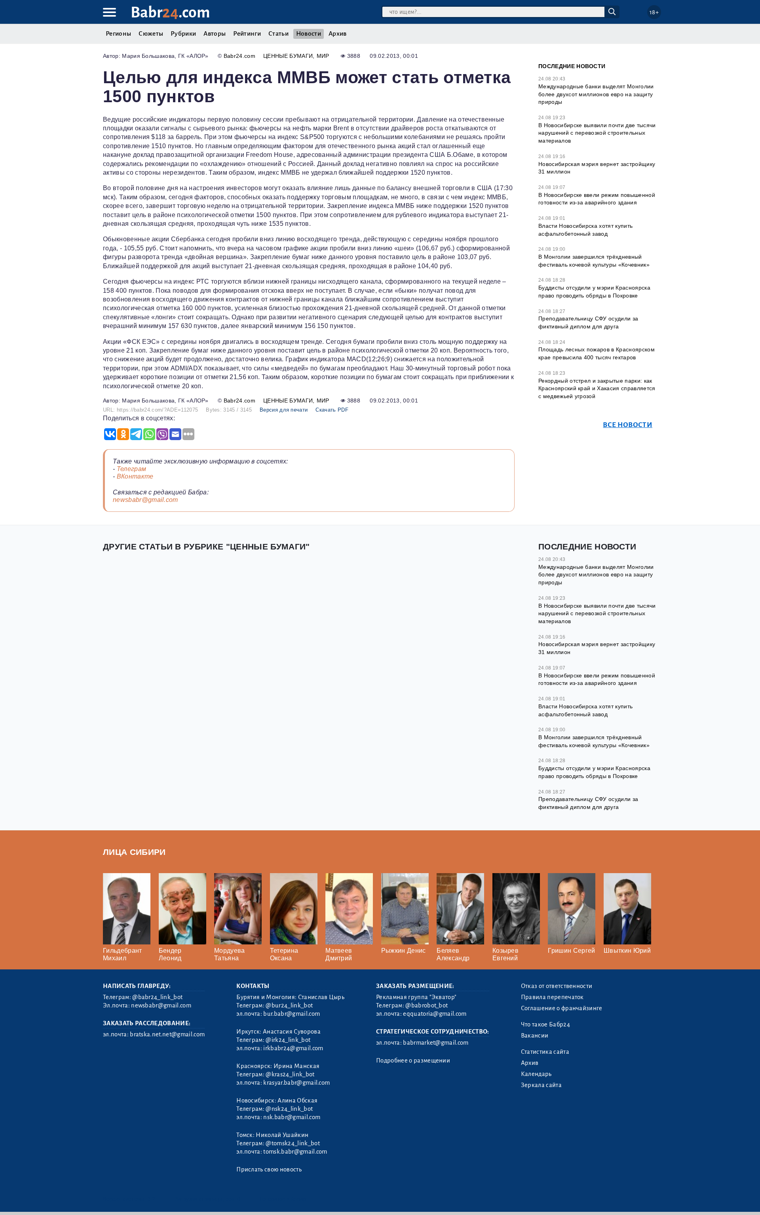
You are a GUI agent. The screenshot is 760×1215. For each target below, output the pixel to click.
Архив (338, 33)
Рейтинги (247, 33)
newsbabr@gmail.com (145, 499)
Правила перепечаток (552, 997)
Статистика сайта (545, 1052)
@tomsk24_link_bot (292, 1143)
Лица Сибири (134, 851)
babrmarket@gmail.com (435, 1043)
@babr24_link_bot (157, 997)
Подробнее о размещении (413, 1060)
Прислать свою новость (269, 1169)
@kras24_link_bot (290, 1074)
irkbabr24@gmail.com (293, 1048)
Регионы (118, 33)
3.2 (151, 1199)
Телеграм (131, 468)
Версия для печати (284, 410)
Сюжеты (151, 33)
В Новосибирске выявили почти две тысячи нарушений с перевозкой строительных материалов (597, 133)
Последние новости (571, 66)
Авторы (214, 33)
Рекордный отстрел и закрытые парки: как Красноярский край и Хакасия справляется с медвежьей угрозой (596, 388)
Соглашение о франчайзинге (561, 1008)
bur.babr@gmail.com (291, 1014)
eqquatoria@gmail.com (434, 1014)
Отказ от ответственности (557, 986)
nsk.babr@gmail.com (291, 1117)
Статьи (278, 33)
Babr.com (170, 12)
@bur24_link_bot (289, 1005)
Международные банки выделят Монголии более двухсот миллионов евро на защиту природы (596, 94)
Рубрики (183, 33)
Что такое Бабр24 (545, 1024)
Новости (308, 33)
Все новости (627, 425)
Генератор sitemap (283, 1199)
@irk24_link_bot (288, 1040)
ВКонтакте (135, 476)
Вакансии (535, 1035)
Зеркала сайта (541, 1085)
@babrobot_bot (426, 1005)
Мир (323, 56)
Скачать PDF (331, 410)
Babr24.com (239, 56)
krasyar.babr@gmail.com (296, 1083)
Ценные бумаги (288, 56)
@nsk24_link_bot (289, 1109)
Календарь (536, 1074)
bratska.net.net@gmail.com (167, 1034)
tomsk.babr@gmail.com (295, 1151)
